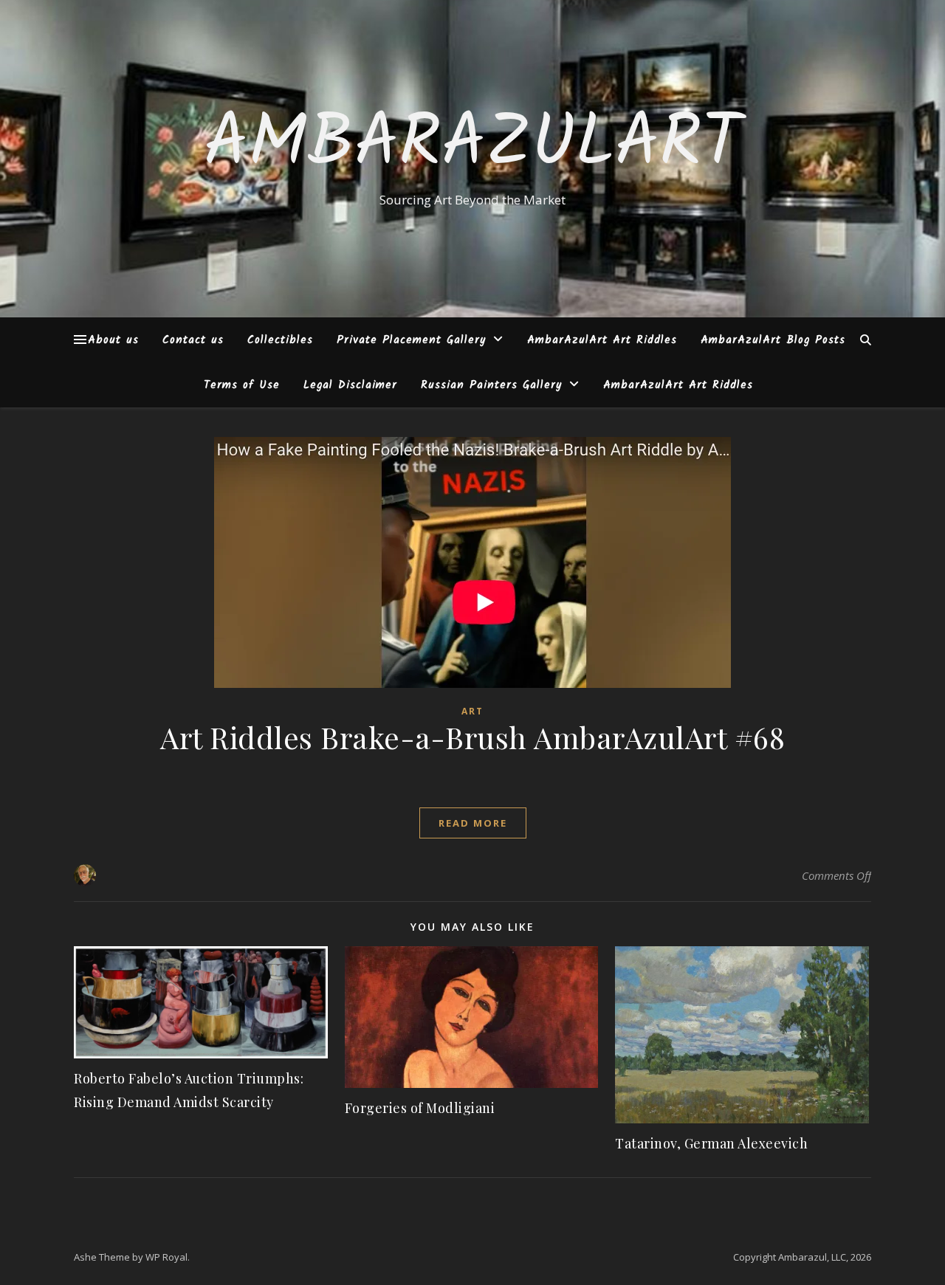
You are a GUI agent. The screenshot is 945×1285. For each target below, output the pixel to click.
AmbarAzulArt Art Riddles (602, 340)
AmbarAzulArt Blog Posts (773, 340)
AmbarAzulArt (472, 145)
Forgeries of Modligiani (420, 1108)
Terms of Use (242, 385)
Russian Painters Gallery (491, 385)
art (472, 711)
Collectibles (280, 340)
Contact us (193, 340)
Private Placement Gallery (411, 340)
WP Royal (166, 1257)
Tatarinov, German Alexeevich (711, 1143)
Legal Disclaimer (350, 385)
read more (473, 823)
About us (113, 340)
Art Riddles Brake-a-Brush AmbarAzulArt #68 (472, 737)
